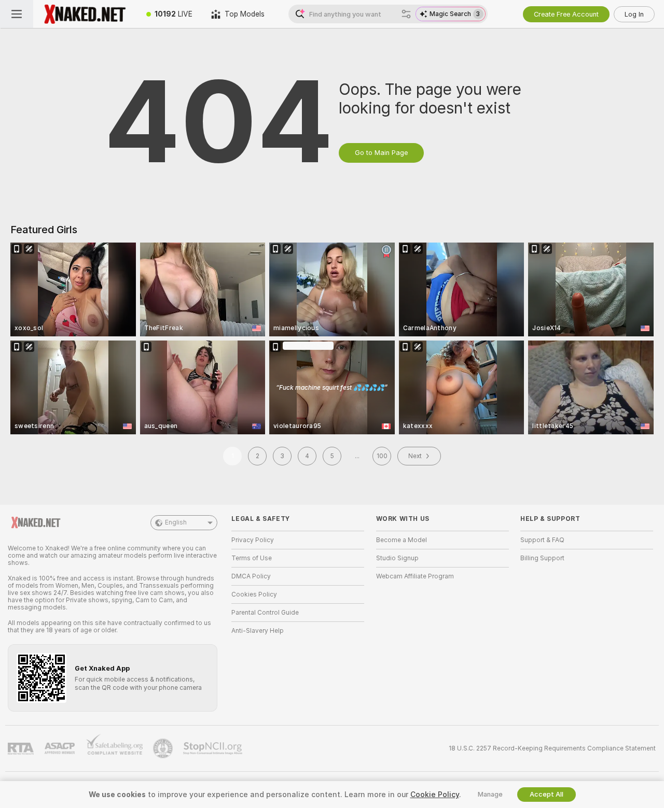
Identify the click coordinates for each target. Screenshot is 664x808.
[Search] (406, 14)
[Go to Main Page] (85, 14)
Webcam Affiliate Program (415, 576)
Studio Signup (397, 558)
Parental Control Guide (265, 612)
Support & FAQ (542, 540)
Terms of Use (251, 558)
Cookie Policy (434, 794)
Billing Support (542, 558)
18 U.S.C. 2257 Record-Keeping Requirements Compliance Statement (552, 748)
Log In (634, 14)
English (176, 522)
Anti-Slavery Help (257, 630)
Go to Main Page (381, 153)
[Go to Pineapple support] (164, 748)
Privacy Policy (252, 540)
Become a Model (401, 540)
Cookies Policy (254, 594)
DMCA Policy (251, 576)
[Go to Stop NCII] (213, 748)
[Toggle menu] (16, 14)
